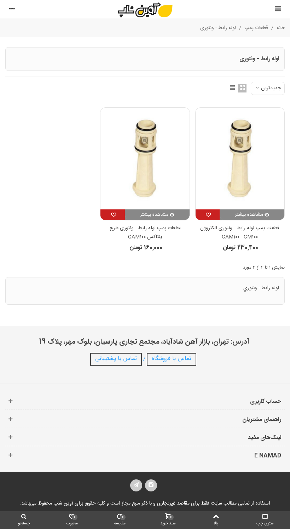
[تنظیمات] (12, 10)
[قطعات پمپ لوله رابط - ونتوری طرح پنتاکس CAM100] (144, 158)
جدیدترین (270, 88)
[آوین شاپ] (145, 9)
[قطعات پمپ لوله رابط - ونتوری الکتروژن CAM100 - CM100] (240, 158)
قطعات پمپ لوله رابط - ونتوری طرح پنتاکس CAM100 (145, 232)
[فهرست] (278, 10)
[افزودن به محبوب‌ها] (208, 214)
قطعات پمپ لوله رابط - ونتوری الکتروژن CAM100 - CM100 (239, 232)
